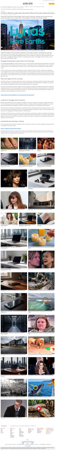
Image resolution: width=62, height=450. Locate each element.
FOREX (20, 430)
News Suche (51, 3)
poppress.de (39, 432)
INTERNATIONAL (38, 6)
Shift (1, 11)
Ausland (11, 433)
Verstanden (42, 448)
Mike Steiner (49, 444)
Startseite (8, 9)
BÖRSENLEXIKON (47, 0)
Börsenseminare (21, 436)
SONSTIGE (42, 6)
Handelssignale (21, 432)
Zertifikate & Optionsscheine (21, 435)
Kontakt (29, 432)
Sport (11, 431)
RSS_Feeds (29, 431)
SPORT (18, 6)
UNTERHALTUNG (21, 6)
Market (3, 11)
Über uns (36, 444)
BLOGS (43, 0)
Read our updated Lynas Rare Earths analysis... (11, 128)
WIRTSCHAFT (12, 6)
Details (39, 448)
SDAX (1, 431)
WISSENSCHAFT (27, 6)
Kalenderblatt (12, 437)
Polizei (11, 434)
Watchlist (29, 430)
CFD (19, 429)
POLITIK (15, 6)
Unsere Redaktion (42, 444)
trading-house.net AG (40, 429)
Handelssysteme (21, 431)
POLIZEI (34, 6)
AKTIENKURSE (5, 6)
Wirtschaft (11, 430)
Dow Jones (2, 432)
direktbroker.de (39, 431)
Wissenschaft (12, 432)
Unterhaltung (12, 435)
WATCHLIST (53, 0)
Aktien (20, 433)
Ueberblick (14, 9)
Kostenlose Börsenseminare (39, 430)
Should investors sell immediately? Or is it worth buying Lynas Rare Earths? (17, 95)
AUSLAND (31, 6)
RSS (50, 0)
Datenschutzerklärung (20, 444)
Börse (11, 9)
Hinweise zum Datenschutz (29, 444)
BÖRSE (8, 6)
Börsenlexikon (4, 425)
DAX (1, 429)
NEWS (1, 6)
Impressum (14, 444)
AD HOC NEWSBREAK (31, 429)
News (6, 444)
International (12, 436)
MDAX (2, 430)
